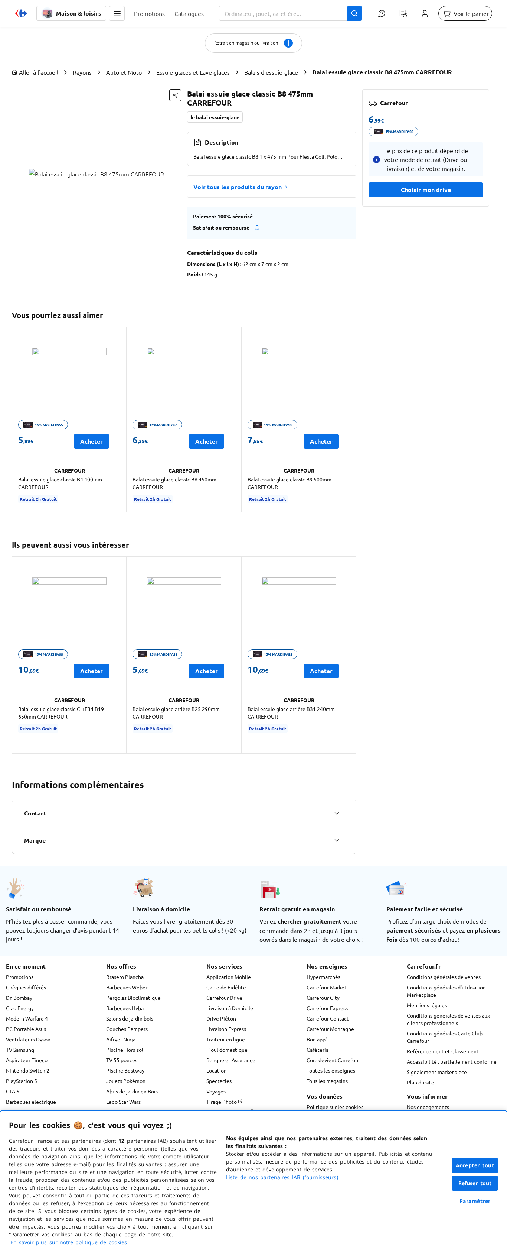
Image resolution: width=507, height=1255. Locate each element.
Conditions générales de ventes (444, 976)
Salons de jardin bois (129, 1018)
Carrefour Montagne (330, 1028)
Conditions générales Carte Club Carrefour (445, 1037)
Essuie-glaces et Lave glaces (193, 72)
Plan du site (420, 1082)
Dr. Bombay (19, 997)
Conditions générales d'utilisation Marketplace (446, 991)
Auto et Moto (124, 72)
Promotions (19, 976)
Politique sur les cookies (335, 1106)
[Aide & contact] (381, 13)
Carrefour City (323, 997)
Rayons (82, 72)
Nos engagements (428, 1106)
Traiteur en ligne (225, 1039)
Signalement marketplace (437, 1071)
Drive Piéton (221, 1018)
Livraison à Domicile (229, 1008)
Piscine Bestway (125, 1070)
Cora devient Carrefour (333, 1060)
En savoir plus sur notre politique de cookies (68, 1242)
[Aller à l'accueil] (21, 13)
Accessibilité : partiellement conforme (452, 1061)
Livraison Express (226, 1028)
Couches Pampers (127, 1028)
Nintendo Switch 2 (27, 1070)
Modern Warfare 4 (27, 1018)
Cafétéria (317, 1049)
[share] (175, 95)
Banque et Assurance (230, 1060)
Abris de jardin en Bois (132, 1091)
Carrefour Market (327, 987)
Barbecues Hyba (125, 1008)
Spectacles (219, 1080)
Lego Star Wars (123, 1101)
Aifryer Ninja (120, 1039)
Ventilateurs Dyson (28, 1039)
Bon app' (317, 1039)
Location (216, 1070)
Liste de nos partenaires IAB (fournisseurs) (282, 1177)
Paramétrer (475, 1200)
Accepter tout (475, 1165)
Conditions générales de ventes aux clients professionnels (448, 1019)
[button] (117, 13)
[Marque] (336, 840)
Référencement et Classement (443, 1051)
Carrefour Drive (224, 997)
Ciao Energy (20, 1008)
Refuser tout (475, 1183)
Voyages (216, 1091)
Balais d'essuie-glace (271, 72)
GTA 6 (12, 1091)
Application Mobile (228, 976)
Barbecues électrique (31, 1101)
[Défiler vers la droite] (347, 419)
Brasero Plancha (125, 976)
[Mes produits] (403, 13)
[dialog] (253, 1183)
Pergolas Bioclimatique (133, 997)
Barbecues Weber (126, 987)
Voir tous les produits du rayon (237, 187)
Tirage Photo (222, 1101)
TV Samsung (20, 1049)
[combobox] (290, 13)
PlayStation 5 (21, 1080)
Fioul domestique (227, 1049)
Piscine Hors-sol (124, 1049)
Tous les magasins (327, 1080)
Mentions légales (427, 1005)
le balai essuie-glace (214, 117)
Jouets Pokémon (125, 1080)
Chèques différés (26, 987)
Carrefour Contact (328, 1018)
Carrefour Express (327, 1008)
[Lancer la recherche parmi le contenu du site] (354, 13)
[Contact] (336, 813)
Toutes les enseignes (331, 1070)
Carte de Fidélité (226, 987)
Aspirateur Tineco (27, 1060)
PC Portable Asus (26, 1028)
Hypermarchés (323, 976)
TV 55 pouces (121, 1060)
